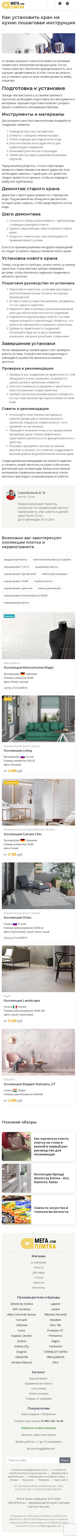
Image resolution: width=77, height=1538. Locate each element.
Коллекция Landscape (22, 1000)
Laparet (55, 1304)
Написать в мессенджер (38, 1428)
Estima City (21, 1346)
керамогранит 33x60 (16, 581)
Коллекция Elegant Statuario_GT (30, 1084)
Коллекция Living (18, 750)
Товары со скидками (39, 1398)
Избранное (49, 1414)
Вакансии (28, 1479)
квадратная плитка (15, 559)
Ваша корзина (30, 1414)
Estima (21, 1341)
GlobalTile (9, 1079)
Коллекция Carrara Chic (23, 834)
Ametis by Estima (21, 1304)
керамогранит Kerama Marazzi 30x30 (25, 595)
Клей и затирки (38, 1393)
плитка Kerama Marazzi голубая (52, 559)
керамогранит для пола (18, 588)
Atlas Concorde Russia (21, 1314)
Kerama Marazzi (21, 1362)
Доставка (39, 1272)
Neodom (55, 1320)
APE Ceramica (21, 1309)
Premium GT (55, 1330)
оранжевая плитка (46, 566)
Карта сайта (60, 1479)
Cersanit (21, 1320)
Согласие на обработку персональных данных (37, 1471)
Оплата (38, 1267)
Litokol (55, 1309)
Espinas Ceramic (21, 1335)
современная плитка (16, 602)
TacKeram (55, 1346)
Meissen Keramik (55, 1314)
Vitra (55, 1362)
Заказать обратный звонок (38, 1435)
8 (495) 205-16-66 (52, 1421)
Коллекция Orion (17, 917)
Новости (38, 1282)
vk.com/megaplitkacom (41, 1448)
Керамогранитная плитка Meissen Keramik (29, 829)
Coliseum (21, 1325)
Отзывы (14, 1479)
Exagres (21, 1351)
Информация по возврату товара (46, 1476)
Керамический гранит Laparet (21, 746)
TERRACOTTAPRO (55, 1351)
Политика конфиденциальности (29, 1469)
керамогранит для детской (20, 574)
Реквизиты (44, 1479)
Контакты (38, 1287)
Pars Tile (55, 1325)
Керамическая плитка (38, 1383)
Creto (21, 1330)
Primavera (55, 1335)
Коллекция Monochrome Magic (29, 667)
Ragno (7, 996)
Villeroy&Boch (11, 663)
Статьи (38, 1277)
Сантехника (38, 1388)
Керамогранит (38, 1378)
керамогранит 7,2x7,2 (16, 566)
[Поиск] (51, 5)
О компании (38, 1262)
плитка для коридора (54, 574)
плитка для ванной (49, 588)
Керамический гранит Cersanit (22, 913)
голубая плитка (43, 581)
